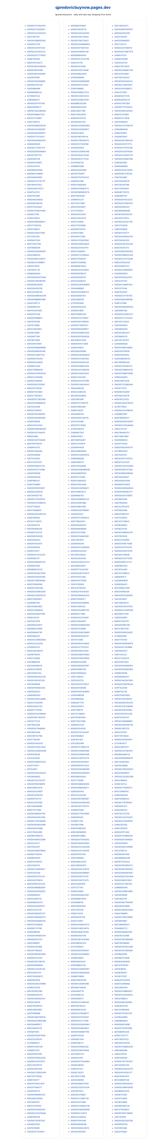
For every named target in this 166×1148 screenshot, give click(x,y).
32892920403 (77, 791)
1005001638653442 (80, 332)
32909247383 (33, 240)
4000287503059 (122, 980)
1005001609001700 (36, 813)
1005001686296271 (80, 787)
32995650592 (121, 1124)
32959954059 (77, 447)
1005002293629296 (36, 751)
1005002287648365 (80, 284)
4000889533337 (35, 569)
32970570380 (77, 421)
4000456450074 (78, 525)
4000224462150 (78, 392)
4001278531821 (121, 662)
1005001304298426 (36, 111)
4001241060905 (121, 1009)
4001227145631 (34, 521)
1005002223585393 (123, 610)
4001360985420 (122, 362)
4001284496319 (34, 665)
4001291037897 (34, 344)
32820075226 (33, 314)
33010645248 (120, 499)
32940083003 (121, 273)
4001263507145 (78, 122)
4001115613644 (121, 736)
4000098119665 (78, 836)
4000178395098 (34, 584)
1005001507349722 (123, 458)
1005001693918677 (80, 329)
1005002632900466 (36, 1021)
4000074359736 (34, 1046)
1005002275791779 (36, 181)
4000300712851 (78, 236)
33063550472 (33, 691)
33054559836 (33, 455)
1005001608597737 (36, 913)
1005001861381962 (123, 1002)
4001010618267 (78, 196)
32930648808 (77, 77)
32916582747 (33, 558)
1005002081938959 (36, 151)
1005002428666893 (80, 44)
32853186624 (120, 780)
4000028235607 (35, 791)
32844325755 (120, 62)
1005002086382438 (36, 295)
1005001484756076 (36, 1017)
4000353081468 (78, 503)
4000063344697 (122, 392)
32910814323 (77, 1091)
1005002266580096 (80, 1109)
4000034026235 (78, 29)
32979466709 (33, 247)
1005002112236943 (80, 255)
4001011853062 (34, 329)
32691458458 (120, 1058)
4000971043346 (78, 1120)
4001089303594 (34, 170)
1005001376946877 (80, 1013)
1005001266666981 (123, 721)
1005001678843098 (36, 824)
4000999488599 (122, 210)
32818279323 (77, 1072)
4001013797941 (34, 1106)
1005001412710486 (36, 469)
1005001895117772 (123, 562)
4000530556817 (78, 207)
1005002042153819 (80, 869)
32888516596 (120, 673)
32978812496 (77, 824)
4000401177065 (78, 614)
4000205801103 (78, 295)
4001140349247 (121, 477)
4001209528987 (34, 177)
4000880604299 (122, 858)
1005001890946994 (123, 473)
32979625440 (33, 732)
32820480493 (77, 299)
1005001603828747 (80, 636)
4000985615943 (78, 266)
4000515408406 (78, 185)
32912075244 (120, 288)
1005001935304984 (80, 691)
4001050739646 (122, 554)
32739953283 (120, 451)
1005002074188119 (123, 48)
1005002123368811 (36, 262)
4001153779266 (34, 1076)
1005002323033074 (36, 33)
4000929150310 (78, 118)
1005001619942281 (80, 1046)
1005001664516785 (80, 932)
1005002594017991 (36, 614)
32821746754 (33, 122)
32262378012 (33, 218)
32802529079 (33, 1002)
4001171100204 (34, 225)
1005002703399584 (36, 714)
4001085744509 (78, 987)
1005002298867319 (123, 70)
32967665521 (33, 480)
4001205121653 (121, 218)
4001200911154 (34, 673)
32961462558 (33, 1117)
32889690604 (121, 1021)
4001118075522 (121, 1039)
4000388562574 (78, 943)
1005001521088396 (123, 950)
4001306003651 (78, 566)
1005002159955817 (36, 869)
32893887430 (120, 566)
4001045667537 (121, 266)
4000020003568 (78, 170)
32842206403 (121, 843)
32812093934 (33, 547)
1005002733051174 (36, 147)
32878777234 (33, 721)
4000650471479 (121, 96)
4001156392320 (121, 240)
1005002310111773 (123, 144)
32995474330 (33, 987)
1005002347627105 (123, 222)
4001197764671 (78, 173)
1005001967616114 (79, 136)
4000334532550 (122, 262)
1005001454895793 (80, 610)
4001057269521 (34, 410)
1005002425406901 (80, 954)
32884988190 (33, 932)
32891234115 (33, 617)
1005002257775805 (36, 55)
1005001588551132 (36, 466)
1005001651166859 (80, 321)
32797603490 (77, 303)
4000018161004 (121, 355)
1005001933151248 (123, 714)
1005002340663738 (80, 1106)
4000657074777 (121, 233)
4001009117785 (121, 614)
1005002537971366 (80, 381)
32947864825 (77, 736)
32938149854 (120, 525)
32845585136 (33, 159)
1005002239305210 (36, 595)
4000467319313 (121, 192)
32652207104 (120, 281)
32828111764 (33, 214)
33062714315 (77, 913)
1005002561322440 (123, 244)
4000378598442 (78, 673)
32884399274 (77, 462)
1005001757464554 (80, 517)
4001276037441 (121, 628)
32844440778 (77, 991)
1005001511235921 (36, 1131)
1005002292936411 (80, 488)
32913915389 (120, 1128)
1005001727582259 (36, 25)
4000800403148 (78, 935)
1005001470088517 (123, 88)
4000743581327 (121, 717)
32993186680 (77, 88)
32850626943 (77, 147)
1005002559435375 (123, 1069)
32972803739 (77, 1054)
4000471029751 (121, 621)
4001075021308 (78, 577)
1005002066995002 (123, 307)
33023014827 (120, 599)
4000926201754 (34, 939)
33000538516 (77, 1065)
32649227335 (33, 44)
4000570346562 (78, 262)
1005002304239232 (123, 403)
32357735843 (33, 506)
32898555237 (77, 199)
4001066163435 (121, 1032)
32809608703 (77, 495)
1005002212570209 (123, 259)
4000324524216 (78, 218)
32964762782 (120, 824)
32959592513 (33, 647)
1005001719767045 (36, 1120)
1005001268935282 (36, 40)
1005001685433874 (80, 1128)
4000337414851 (121, 74)
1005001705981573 (123, 366)
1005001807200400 (80, 939)
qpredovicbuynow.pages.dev (83, 7)
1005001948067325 (36, 562)
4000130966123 (121, 799)
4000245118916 (34, 669)
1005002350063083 (80, 125)
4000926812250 (78, 1009)
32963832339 (121, 1006)
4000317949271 (34, 1087)
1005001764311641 (35, 1083)
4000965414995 (34, 628)
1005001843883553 (36, 140)
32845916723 (33, 1091)
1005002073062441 (123, 203)
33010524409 (120, 569)
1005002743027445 (36, 747)
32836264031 (120, 584)
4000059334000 (35, 362)
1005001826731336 (123, 469)
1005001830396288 (80, 769)
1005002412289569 (80, 547)
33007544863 (33, 484)
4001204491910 (78, 884)
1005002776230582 (80, 813)
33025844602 (121, 325)
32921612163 (77, 739)
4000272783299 (35, 702)
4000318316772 (121, 247)
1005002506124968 (36, 699)
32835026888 (121, 765)
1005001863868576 (123, 758)
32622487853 (77, 540)
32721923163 (33, 236)
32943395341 (120, 810)
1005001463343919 (123, 111)
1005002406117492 (36, 233)
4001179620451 (78, 521)
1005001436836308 (80, 972)
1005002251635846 (36, 1113)
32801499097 (33, 943)
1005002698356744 (36, 125)
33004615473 (120, 806)
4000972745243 (122, 861)
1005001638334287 (123, 632)
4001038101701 (34, 972)
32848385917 (120, 972)
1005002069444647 (80, 244)
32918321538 (120, 529)
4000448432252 (78, 861)
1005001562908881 (36, 81)
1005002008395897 (36, 251)
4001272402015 (121, 658)
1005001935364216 (123, 140)
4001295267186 (121, 185)
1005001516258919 (36, 784)
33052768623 (120, 998)
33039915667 (120, 921)
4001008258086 (78, 351)
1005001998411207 (36, 114)
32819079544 (33, 654)
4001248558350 (78, 865)
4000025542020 (35, 743)
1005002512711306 (79, 1021)
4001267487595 (78, 1131)
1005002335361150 (36, 969)
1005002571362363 (36, 399)
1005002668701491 (80, 1083)
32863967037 (120, 196)
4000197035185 (34, 1054)
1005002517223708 (80, 59)
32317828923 (77, 946)
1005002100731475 (80, 880)
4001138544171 (121, 25)
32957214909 (77, 222)
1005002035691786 (123, 159)
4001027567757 (34, 155)
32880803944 (33, 273)
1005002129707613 (36, 1061)
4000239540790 (78, 980)
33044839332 (77, 414)
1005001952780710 (36, 961)
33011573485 (77, 639)
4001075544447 (34, 207)
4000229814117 (121, 747)
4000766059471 (121, 418)
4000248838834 (78, 451)
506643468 (32, 436)
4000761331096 (121, 935)
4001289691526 (121, 1080)
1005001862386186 (123, 299)
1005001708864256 (123, 1046)
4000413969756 (78, 669)
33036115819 (33, 266)
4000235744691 (121, 540)
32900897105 (33, 603)
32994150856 (33, 421)
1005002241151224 (36, 876)
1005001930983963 (123, 669)
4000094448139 (34, 203)
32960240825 (121, 377)
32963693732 (33, 307)
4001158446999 (34, 806)
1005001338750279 (80, 758)
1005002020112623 (80, 684)
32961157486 (120, 303)
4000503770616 (121, 118)
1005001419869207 (123, 991)
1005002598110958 (80, 1050)
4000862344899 (35, 173)
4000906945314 (34, 995)
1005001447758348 (80, 850)
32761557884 (77, 233)
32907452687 (120, 177)
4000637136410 (34, 854)
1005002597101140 (36, 103)
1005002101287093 (80, 358)
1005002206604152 (123, 369)
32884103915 (120, 133)
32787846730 (77, 162)
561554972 (32, 769)
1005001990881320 (36, 1094)
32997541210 (33, 192)
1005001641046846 (80, 603)
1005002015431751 (79, 247)
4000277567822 (34, 395)
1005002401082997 (36, 129)
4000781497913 (121, 1076)
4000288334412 (78, 776)
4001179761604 (121, 188)
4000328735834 (35, 880)
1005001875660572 (123, 865)
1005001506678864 (36, 850)
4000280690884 (35, 965)
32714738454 (77, 210)
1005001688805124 (80, 499)
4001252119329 (121, 321)
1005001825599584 (36, 66)
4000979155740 (78, 854)
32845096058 (77, 695)
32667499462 (33, 517)
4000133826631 (34, 599)
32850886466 (33, 88)
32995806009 (77, 458)
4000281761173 (34, 799)
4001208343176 (34, 1028)
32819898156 (77, 902)
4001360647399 (122, 588)
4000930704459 (35, 358)
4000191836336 (34, 529)
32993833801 (120, 162)
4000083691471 (121, 677)
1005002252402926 (80, 847)
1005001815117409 (79, 344)
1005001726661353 (123, 284)
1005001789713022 (80, 40)
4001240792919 (78, 588)
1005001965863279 (80, 192)
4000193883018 (78, 828)
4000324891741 (34, 899)
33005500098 (33, 473)
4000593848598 (78, 1124)
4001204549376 (122, 181)
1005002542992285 (80, 802)
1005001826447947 (80, 895)
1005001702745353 (123, 1061)
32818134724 (120, 784)
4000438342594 (122, 480)
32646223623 (77, 133)
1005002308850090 (80, 625)
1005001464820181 (123, 932)
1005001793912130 (123, 1013)
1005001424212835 (123, 170)
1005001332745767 (36, 780)
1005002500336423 (36, 773)
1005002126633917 (123, 85)
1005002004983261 (36, 921)
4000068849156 (78, 55)
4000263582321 (122, 207)
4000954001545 (78, 307)
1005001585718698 (123, 1113)
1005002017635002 (80, 839)
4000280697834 (78, 473)
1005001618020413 (123, 277)
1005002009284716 (123, 236)
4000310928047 (122, 773)
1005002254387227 (123, 314)
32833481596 (77, 399)
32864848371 (33, 100)
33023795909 (77, 584)
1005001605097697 (80, 665)
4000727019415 (78, 443)
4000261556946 (78, 688)
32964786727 (77, 1043)
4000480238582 (35, 1098)
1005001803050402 (123, 251)
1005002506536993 (80, 632)
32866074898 (77, 976)
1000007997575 (121, 728)
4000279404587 (78, 621)
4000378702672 (34, 62)
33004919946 (120, 895)
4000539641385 (78, 506)
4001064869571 (34, 1024)
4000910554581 (78, 728)
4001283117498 (78, 1076)
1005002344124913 (123, 817)
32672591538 (77, 910)
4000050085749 (122, 625)
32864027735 (77, 702)
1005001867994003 (123, 869)
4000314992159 (121, 591)
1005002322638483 (123, 425)
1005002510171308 (123, 558)
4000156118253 (78, 1006)
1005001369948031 (36, 222)
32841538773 (33, 303)
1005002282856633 (80, 355)
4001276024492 (34, 832)
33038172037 (120, 976)
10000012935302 (35, 588)
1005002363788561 (80, 510)
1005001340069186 (80, 984)
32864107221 (77, 1069)
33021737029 (120, 639)
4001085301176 (78, 917)
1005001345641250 (80, 373)
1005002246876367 (80, 969)
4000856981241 (34, 92)
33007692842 (120, 503)
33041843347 (77, 514)
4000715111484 (34, 810)
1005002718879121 (79, 325)
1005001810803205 (36, 688)
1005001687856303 (123, 29)
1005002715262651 (36, 29)
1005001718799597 (123, 802)
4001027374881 (34, 118)
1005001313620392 (80, 240)
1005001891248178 (79, 418)
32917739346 (33, 739)
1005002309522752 (80, 562)
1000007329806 (78, 628)
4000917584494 (34, 451)
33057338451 (77, 677)
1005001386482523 (36, 917)
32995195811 (77, 436)
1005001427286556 (80, 369)
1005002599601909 (80, 754)
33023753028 (120, 225)
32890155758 (120, 691)
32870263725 (77, 680)
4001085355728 (34, 85)
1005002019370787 (123, 551)
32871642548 (33, 725)
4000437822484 (78, 484)
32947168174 (77, 710)
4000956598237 (78, 273)
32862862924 (33, 695)
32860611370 (33, 1050)
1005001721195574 (79, 403)
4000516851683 (34, 1009)
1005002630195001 (80, 950)
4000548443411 (78, 961)
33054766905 (77, 858)
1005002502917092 (36, 1035)
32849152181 (77, 1058)
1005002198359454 (123, 1083)
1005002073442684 (80, 1061)
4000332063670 (35, 976)
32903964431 (33, 636)
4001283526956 (78, 395)
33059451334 (77, 1039)
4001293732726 (121, 813)
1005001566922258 (123, 255)
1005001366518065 (123, 347)
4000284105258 (34, 288)
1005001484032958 (123, 910)
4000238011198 (78, 111)
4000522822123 (34, 706)
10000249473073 (35, 188)
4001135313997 (78, 203)
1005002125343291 (80, 732)
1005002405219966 (36, 984)
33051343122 (120, 654)
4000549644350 (78, 74)
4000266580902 (78, 832)
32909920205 (33, 858)
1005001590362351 (36, 998)
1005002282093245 (36, 514)
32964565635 (33, 144)
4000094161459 (121, 854)
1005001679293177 (123, 1072)
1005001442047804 (123, 680)
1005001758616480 (36, 580)
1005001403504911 (123, 739)
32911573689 (33, 325)
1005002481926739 (123, 725)
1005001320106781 (123, 699)
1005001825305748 (123, 1120)
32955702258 (33, 873)
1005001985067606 (36, 954)
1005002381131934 (80, 37)
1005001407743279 (80, 806)
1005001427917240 (36, 48)
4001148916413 (121, 603)
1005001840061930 (123, 873)
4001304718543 (34, 443)
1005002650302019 (123, 702)
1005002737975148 (123, 147)
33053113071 (33, 765)
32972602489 (77, 743)
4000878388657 (35, 318)
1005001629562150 (80, 362)
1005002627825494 (123, 876)
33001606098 (120, 1050)
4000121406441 (78, 251)
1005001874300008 (80, 336)
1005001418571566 (123, 543)
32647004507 (120, 292)
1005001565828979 (123, 643)
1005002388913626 (123, 1087)
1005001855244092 (80, 643)
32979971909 (33, 340)
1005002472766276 (123, 125)
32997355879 (120, 828)
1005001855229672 (36, 259)
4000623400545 (35, 492)
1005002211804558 (123, 821)
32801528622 (33, 229)
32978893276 (120, 336)
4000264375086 (35, 828)
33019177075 (120, 388)
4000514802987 (78, 407)
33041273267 (120, 92)
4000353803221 (122, 332)
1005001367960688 (123, 939)
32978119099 (33, 1128)
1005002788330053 (123, 769)
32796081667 (120, 636)
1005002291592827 (36, 891)
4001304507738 (34, 495)
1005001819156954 (123, 710)
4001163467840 (78, 717)
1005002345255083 (123, 466)
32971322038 (120, 688)
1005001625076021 (80, 762)
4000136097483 (78, 906)
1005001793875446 (36, 210)
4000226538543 (35, 651)
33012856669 (33, 684)
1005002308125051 (80, 100)
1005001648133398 (36, 839)
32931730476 (120, 37)
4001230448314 (78, 281)
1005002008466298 (80, 469)
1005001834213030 (80, 155)
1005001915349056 (123, 595)
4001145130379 (121, 340)
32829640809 (121, 580)
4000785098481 (122, 943)
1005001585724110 (79, 876)
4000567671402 (121, 832)
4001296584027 (122, 924)
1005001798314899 (123, 917)
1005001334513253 (80, 96)
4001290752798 (34, 736)
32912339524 (120, 517)
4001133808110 (121, 791)
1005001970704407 (80, 1017)
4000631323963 (34, 392)
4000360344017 (34, 625)
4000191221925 (121, 399)
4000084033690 (122, 1024)
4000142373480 (78, 1102)
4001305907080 (34, 991)
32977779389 (77, 780)
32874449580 (77, 1080)
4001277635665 (78, 225)
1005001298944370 (123, 532)
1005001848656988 (36, 347)
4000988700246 (78, 103)
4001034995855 (122, 40)
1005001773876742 (36, 499)
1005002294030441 (80, 384)
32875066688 (33, 1013)
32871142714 (120, 44)
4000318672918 (121, 381)
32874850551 (33, 1102)
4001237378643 (121, 521)
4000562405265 (122, 33)
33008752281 (120, 1094)
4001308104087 (78, 440)
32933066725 (77, 995)
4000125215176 (34, 910)
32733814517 (120, 743)
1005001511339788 (79, 144)
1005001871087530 (80, 48)
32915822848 (120, 510)
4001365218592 (78, 554)
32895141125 (120, 55)
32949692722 (120, 928)
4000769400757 (122, 432)
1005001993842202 (80, 595)
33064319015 (120, 1054)
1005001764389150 (36, 414)
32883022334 (77, 725)
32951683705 (120, 899)
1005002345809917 (80, 129)
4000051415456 (78, 66)
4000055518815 (34, 162)
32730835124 (33, 96)
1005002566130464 (80, 654)
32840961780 (120, 310)
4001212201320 (34, 462)
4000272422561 (78, 377)
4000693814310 (121, 1091)
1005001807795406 (123, 902)
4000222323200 (35, 643)
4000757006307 (78, 259)
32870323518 (33, 621)
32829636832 (33, 776)
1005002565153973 (80, 573)
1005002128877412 (36, 355)
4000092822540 (78, 107)
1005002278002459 (36, 1072)
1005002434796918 (123, 410)
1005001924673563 (36, 573)
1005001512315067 (79, 318)
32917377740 (77, 887)
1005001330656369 (80, 751)
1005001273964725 (80, 747)
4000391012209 (78, 214)
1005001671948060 (36, 728)
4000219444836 (78, 466)
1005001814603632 (80, 1028)
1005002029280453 (80, 773)
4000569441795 (34, 632)
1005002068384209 (36, 429)
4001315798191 (121, 965)
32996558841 (77, 958)
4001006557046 (78, 340)
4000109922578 (34, 787)
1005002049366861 (80, 873)
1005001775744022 (123, 107)
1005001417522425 (36, 554)
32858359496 (121, 59)
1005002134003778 (123, 155)
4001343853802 (34, 606)
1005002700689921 (123, 270)
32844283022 (33, 540)
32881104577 (33, 1080)
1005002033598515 (36, 503)
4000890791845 (78, 25)
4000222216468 (34, 377)
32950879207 (120, 136)
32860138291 (77, 410)
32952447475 (33, 166)
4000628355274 (122, 100)
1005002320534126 (80, 1087)
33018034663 (120, 1102)
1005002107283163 (123, 751)
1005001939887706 (80, 1032)
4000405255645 (122, 1043)
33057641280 (33, 196)
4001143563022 (121, 762)
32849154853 (77, 347)
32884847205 (77, 432)
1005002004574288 (36, 277)
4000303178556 (122, 351)
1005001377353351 (80, 647)
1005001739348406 (36, 821)
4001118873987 (121, 436)
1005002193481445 (36, 1109)
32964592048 (121, 795)
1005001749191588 (123, 1028)
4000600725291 (34, 958)
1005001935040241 (123, 81)
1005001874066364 (123, 665)
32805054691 (120, 617)
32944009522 (33, 895)
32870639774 (33, 525)
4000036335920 (35, 536)
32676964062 (77, 699)
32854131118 (77, 62)
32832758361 (120, 1131)
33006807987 (120, 414)
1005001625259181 (36, 384)
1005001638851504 (80, 366)
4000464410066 (122, 906)
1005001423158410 (36, 432)
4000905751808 (122, 958)
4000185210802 (78, 1094)
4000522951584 (34, 802)
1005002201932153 (36, 51)
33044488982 (77, 288)
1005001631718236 (123, 173)
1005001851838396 (36, 74)
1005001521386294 (80, 1002)
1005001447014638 (36, 440)
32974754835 (120, 1098)
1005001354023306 (123, 946)
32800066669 (121, 166)
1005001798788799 (36, 281)
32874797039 (33, 321)
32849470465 (77, 810)
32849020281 (33, 1124)
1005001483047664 (80, 843)
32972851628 (120, 536)
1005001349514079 (80, 928)
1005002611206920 (123, 839)
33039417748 (33, 336)
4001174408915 (34, 510)
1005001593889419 (36, 403)
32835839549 (33, 477)
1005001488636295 (80, 784)
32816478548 (33, 754)
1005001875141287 (79, 85)
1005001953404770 (123, 447)
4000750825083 (122, 695)
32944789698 (120, 913)
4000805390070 (35, 836)
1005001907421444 (36, 884)
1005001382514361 (80, 651)
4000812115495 (78, 477)
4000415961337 (121, 514)
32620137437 (120, 732)
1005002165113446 (80, 70)
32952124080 (33, 658)
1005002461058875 (36, 133)
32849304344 (77, 543)
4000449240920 (35, 199)
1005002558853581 (36, 591)
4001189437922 (34, 185)
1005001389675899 (123, 373)
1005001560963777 (123, 492)
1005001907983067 (80, 799)
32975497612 (120, 455)
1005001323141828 (80, 617)
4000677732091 (34, 710)
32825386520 (33, 255)
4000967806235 (122, 1106)
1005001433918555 (123, 995)
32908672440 (33, 366)
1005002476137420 (123, 606)
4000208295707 (78, 277)
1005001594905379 (36, 935)
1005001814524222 (123, 199)
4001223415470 (121, 506)
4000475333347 (122, 462)
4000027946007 (35, 381)
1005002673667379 (123, 51)
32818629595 (120, 954)
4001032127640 (78, 532)
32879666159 (33, 662)
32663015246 (77, 1035)
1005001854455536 (36, 677)
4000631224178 (34, 532)
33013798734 (120, 850)
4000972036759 (35, 795)
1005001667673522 (80, 765)
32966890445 (121, 887)
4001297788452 (34, 950)
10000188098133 (122, 358)
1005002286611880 (123, 891)
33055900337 (120, 651)
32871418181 (120, 1117)
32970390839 (120, 122)
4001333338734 (34, 292)
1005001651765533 (36, 717)
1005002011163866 (123, 647)
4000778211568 (78, 721)
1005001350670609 (80, 658)
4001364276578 (121, 395)
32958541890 (77, 310)
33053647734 (33, 270)
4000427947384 (122, 103)
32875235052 (33, 458)
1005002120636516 (80, 455)
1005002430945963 (80, 1024)
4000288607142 (78, 965)
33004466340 (77, 388)
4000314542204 (34, 425)
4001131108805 (78, 714)
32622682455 (121, 987)
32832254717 (33, 843)
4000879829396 (35, 70)
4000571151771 (121, 1035)
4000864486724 (122, 754)
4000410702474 (34, 543)
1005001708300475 (80, 140)
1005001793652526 (36, 1058)
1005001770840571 (123, 787)
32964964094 (121, 129)
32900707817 (33, 551)
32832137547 (120, 429)
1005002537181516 (123, 295)
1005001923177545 (80, 159)
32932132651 (77, 921)
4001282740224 (121, 77)
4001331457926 (34, 310)
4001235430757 (34, 1065)
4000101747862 (121, 114)
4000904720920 (122, 484)
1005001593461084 (36, 418)
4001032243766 (78, 795)
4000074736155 (34, 861)
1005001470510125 (123, 547)
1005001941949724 (80, 292)
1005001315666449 (123, 836)
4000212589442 (78, 1117)
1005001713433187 (79, 569)
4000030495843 (122, 961)
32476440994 (120, 1017)
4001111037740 (34, 244)
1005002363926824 (123, 488)
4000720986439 (35, 369)
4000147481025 (78, 606)
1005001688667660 (36, 299)
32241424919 (33, 758)
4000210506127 (78, 599)
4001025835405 (78, 558)
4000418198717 (34, 107)
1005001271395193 (123, 884)
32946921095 (33, 566)
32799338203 (77, 429)
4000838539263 (35, 284)
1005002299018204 (123, 684)
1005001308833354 (36, 762)
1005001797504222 (80, 177)
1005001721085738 (80, 1098)
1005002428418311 (36, 906)
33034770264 (120, 443)
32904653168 (77, 181)
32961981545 (77, 817)
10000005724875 (79, 1113)
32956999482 (121, 344)
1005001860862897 (36, 887)
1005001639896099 (80, 81)
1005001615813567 (36, 488)
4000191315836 (34, 388)
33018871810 (33, 1032)
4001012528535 (34, 1039)
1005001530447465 (36, 577)
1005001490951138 (80, 51)
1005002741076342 (80, 591)
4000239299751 (34, 1006)
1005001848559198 (36, 351)
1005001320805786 (80, 151)
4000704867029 (78, 314)
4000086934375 (35, 902)
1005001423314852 (80, 270)
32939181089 (33, 77)
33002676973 (77, 706)
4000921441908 (34, 946)
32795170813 (120, 407)
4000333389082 (122, 984)
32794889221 (33, 1043)
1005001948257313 (80, 92)
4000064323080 (78, 662)
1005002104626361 (80, 536)
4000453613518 (34, 1069)
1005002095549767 (123, 421)
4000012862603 (78, 480)
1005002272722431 (123, 318)
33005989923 (121, 440)
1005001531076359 (123, 151)
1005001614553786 (36, 817)
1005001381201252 (36, 680)
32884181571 (120, 577)
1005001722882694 (123, 384)
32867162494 (33, 59)
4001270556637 (121, 1109)
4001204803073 (78, 492)
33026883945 (121, 329)
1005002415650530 (36, 373)
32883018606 (120, 229)
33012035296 (33, 407)
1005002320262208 (123, 776)
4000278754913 (121, 66)
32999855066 (77, 166)
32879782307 (33, 847)
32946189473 (77, 998)
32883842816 (33, 980)
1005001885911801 (123, 880)
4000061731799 (34, 928)
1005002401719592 (123, 495)
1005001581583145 (123, 214)
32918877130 (77, 821)
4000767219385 (78, 425)
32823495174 (33, 865)
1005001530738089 (123, 706)
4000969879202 (78, 899)
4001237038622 (122, 573)
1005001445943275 (80, 924)
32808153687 (33, 332)
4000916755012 (78, 229)
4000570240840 (35, 924)
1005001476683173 (80, 188)
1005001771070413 (36, 136)
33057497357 (33, 37)
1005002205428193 (80, 33)
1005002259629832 (36, 639)
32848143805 (77, 891)
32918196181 (120, 969)
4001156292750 (121, 1065)
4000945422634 (78, 551)
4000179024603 (78, 114)
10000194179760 (78, 580)
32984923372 (33, 447)
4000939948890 (78, 529)
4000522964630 (35, 610)
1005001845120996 (123, 847)
